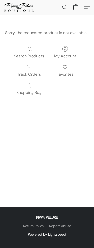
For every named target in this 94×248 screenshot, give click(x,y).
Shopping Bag (29, 92)
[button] (19, 7)
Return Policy (33, 226)
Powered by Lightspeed (47, 234)
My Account (65, 56)
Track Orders (29, 74)
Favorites (65, 74)
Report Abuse (60, 226)
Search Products (29, 56)
